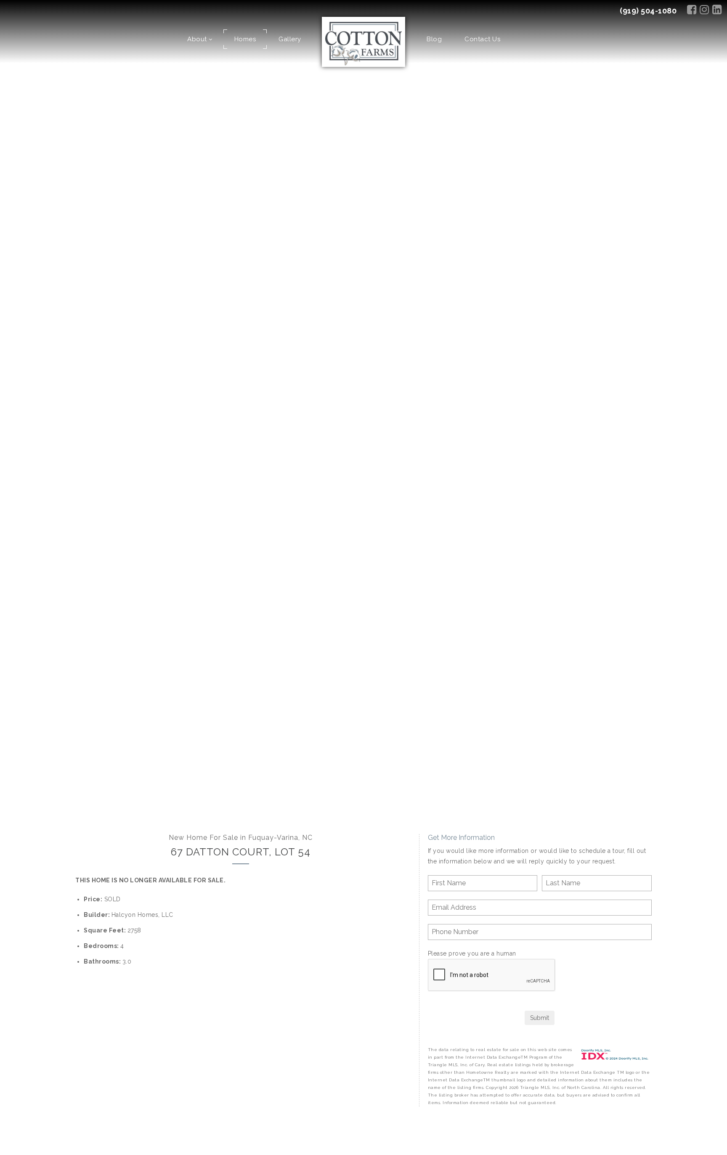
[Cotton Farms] (363, 43)
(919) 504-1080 (648, 10)
